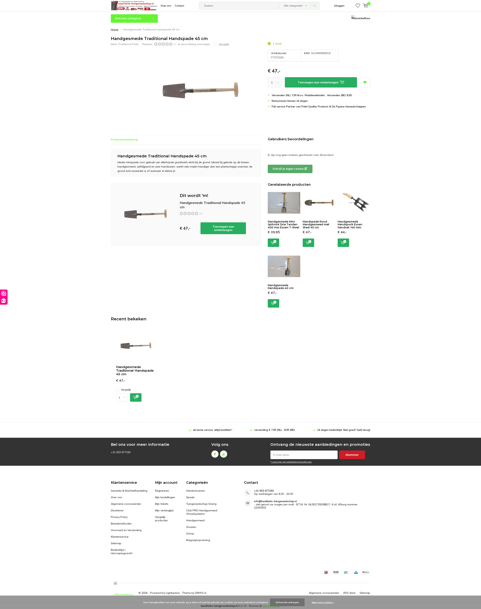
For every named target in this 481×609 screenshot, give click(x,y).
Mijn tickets (161, 504)
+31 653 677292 (264, 490)
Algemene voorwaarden (126, 504)
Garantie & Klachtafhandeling (129, 490)
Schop (190, 533)
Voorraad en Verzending (126, 530)
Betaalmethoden (121, 523)
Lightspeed (172, 593)
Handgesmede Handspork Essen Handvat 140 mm (350, 224)
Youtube (223, 454)
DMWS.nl (200, 593)
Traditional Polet (128, 44)
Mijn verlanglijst (164, 510)
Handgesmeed (195, 520)
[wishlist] (358, 5)
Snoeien (191, 527)
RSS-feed (349, 593)
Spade (190, 497)
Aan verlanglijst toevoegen (365, 82)
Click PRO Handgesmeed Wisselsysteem (201, 512)
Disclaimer (117, 510)
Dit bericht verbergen (287, 602)
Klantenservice (120, 536)
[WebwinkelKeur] (123, 593)
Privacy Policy (119, 517)
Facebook (215, 454)
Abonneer (352, 455)
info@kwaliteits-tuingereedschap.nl (275, 501)
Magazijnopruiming (198, 540)
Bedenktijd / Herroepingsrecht (121, 551)
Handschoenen (195, 490)
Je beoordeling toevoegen (194, 44)
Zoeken (314, 5)
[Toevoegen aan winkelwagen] (135, 397)
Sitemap (116, 543)
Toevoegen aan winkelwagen (223, 228)
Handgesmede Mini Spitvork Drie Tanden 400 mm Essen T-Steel (283, 224)
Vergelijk (126, 389)
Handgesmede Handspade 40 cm (280, 287)
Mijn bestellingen (165, 497)
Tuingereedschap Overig (201, 504)
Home (114, 29)
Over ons (166, 5)
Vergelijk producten (161, 518)
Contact (179, 5)
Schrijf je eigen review (288, 169)
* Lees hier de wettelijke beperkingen (291, 461)
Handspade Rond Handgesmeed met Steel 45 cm (316, 224)
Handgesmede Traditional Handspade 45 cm (135, 370)
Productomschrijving (124, 139)
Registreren (162, 490)
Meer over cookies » (323, 602)
